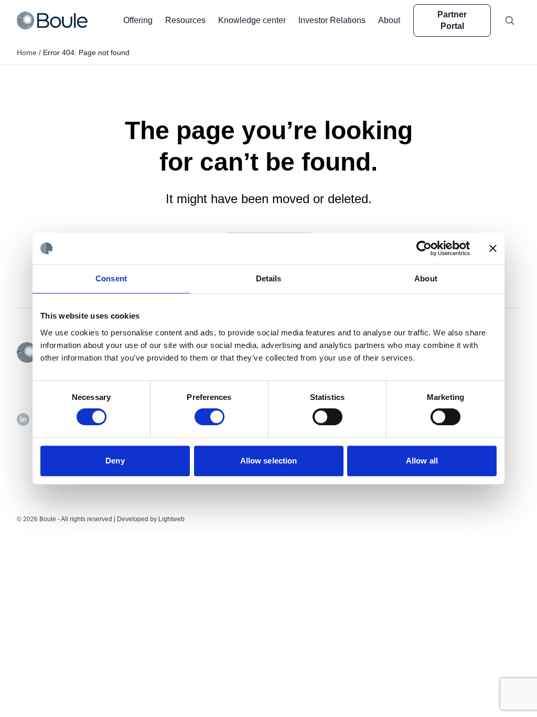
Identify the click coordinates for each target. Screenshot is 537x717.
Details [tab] (269, 278)
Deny (114, 460)
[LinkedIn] (23, 419)
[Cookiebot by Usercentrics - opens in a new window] (424, 248)
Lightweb (171, 519)
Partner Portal (452, 20)
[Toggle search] (509, 20)
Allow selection (268, 460)
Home (27, 52)
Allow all (422, 460)
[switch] (209, 416)
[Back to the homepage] (52, 20)
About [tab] (425, 278)
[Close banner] (493, 248)
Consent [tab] (111, 278)
